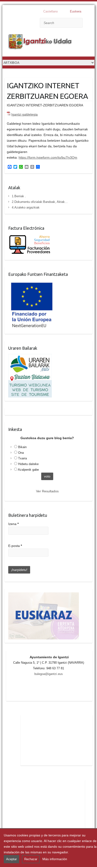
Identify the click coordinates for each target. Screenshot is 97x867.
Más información (54, 859)
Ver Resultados (47, 491)
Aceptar (11, 859)
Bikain (22, 447)
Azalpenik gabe (28, 469)
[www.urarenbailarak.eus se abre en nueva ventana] (30, 357)
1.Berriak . (19, 196)
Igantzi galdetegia (24, 114)
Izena (13, 524)
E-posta (15, 546)
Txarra (22, 458)
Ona (21, 452)
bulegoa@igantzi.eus (48, 674)
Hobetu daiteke (28, 464)
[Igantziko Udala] (40, 42)
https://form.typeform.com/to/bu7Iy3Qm (48, 157)
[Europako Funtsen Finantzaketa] (31, 283)
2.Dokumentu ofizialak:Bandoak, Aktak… (40, 202)
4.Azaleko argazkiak (26, 207)
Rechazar (30, 859)
